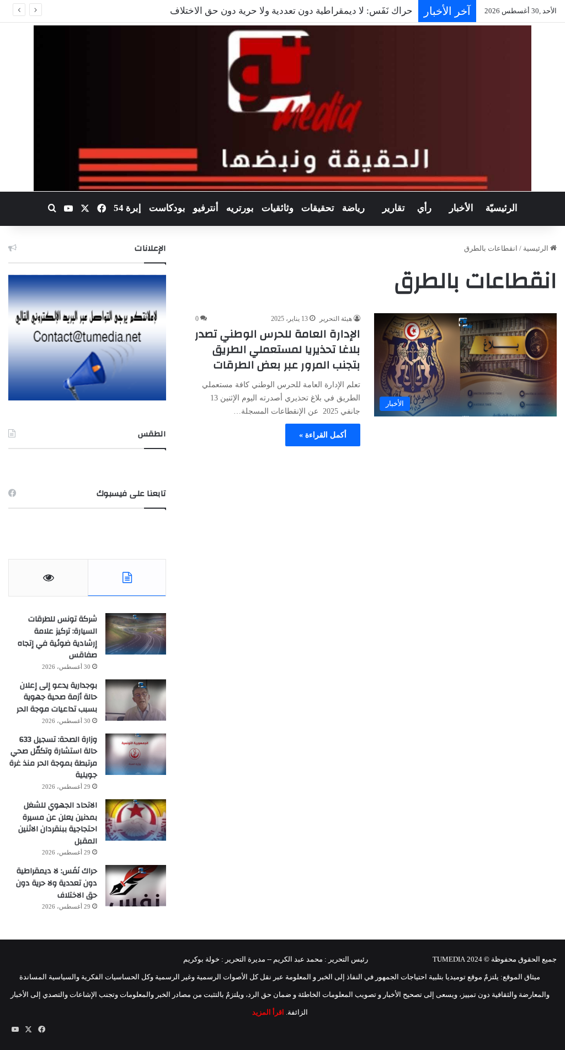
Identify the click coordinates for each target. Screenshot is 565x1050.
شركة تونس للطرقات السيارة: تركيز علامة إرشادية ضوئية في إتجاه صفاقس (57, 637)
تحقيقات (317, 208)
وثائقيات (278, 208)
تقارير (393, 208)
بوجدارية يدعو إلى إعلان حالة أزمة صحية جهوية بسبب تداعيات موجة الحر (57, 697)
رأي (424, 208)
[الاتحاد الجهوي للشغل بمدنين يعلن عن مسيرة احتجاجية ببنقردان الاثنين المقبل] (135, 820)
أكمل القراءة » (323, 435)
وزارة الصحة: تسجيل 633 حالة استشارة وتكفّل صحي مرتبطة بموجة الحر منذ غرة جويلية (53, 757)
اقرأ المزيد (268, 1012)
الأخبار (461, 208)
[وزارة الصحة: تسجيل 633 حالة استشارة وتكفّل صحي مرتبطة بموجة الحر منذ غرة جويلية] (135, 754)
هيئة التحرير (335, 319)
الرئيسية (536, 248)
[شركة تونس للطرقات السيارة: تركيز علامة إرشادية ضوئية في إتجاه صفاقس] (135, 634)
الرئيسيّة (502, 208)
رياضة (353, 208)
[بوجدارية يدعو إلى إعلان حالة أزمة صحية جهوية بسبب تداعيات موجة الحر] (135, 700)
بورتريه (240, 208)
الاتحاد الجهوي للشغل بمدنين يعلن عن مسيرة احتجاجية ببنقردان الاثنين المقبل (57, 823)
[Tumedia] (282, 108)
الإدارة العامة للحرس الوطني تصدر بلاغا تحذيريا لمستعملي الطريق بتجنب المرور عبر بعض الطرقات (277, 349)
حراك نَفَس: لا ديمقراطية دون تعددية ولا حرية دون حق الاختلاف (291, 11)
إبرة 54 (127, 208)
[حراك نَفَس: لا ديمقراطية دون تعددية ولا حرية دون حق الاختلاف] (135, 885)
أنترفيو (205, 208)
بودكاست (167, 208)
